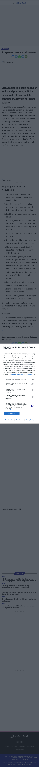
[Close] (35, 347)
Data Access (19, 420)
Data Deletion (9, 420)
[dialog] (19, 383)
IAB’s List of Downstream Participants (21, 374)
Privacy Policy (30, 420)
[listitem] (19, 380)
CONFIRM (11, 413)
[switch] (32, 384)
